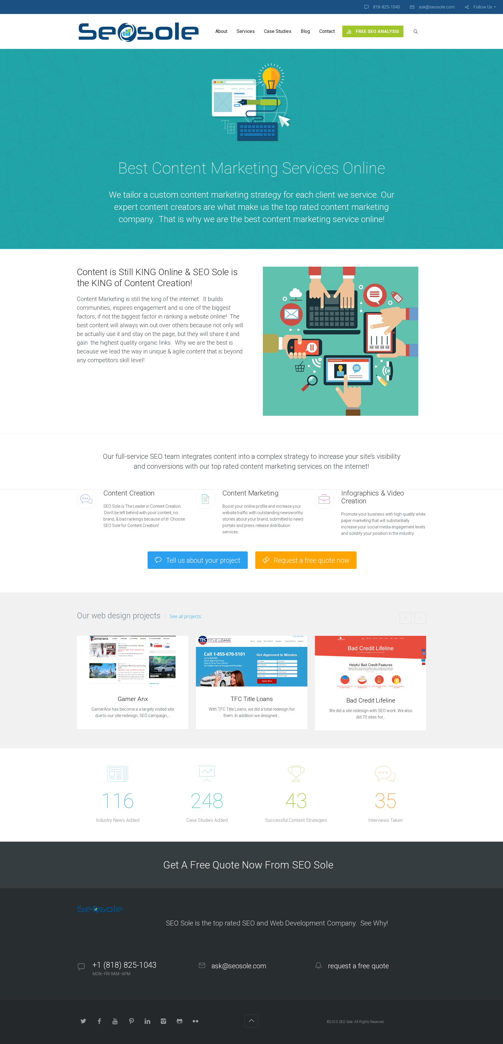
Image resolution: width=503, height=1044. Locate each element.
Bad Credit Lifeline (370, 700)
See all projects (185, 616)
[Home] (139, 31)
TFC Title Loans (252, 699)
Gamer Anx (133, 699)
